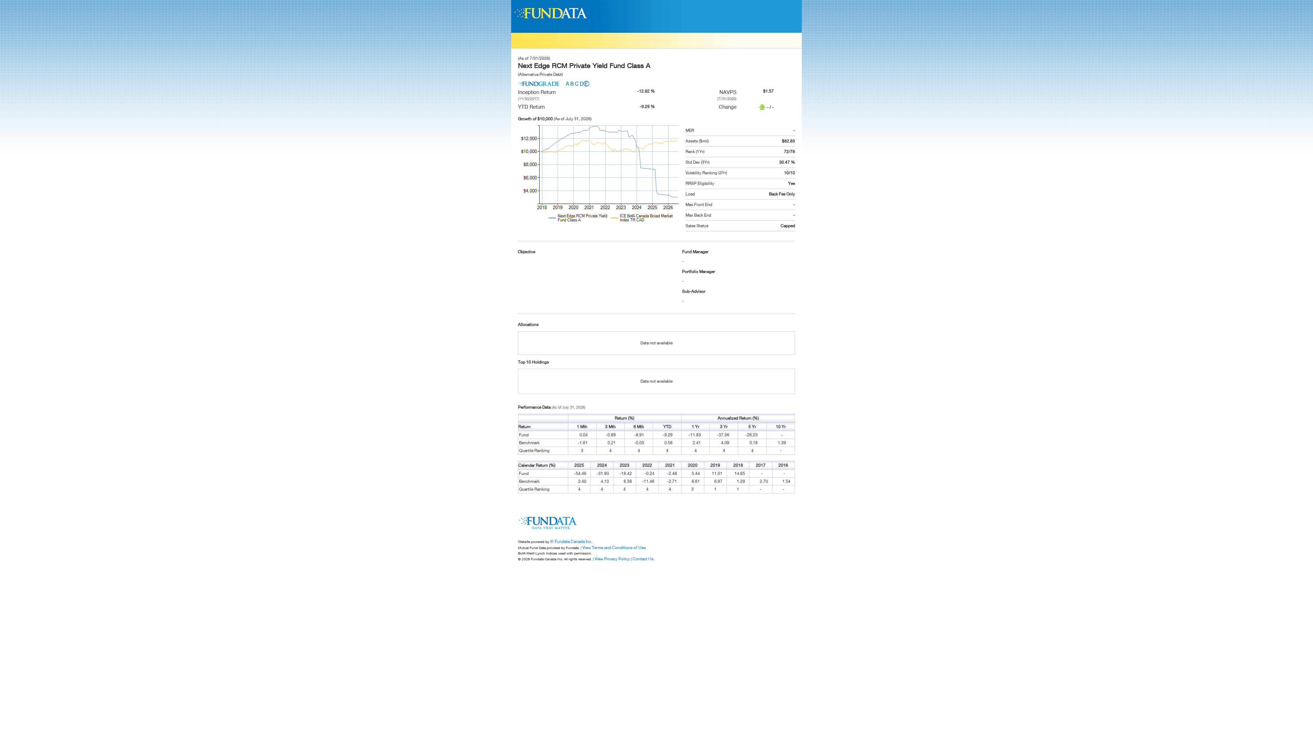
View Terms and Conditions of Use (614, 547)
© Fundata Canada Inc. (571, 541)
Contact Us (643, 558)
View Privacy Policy (612, 558)
